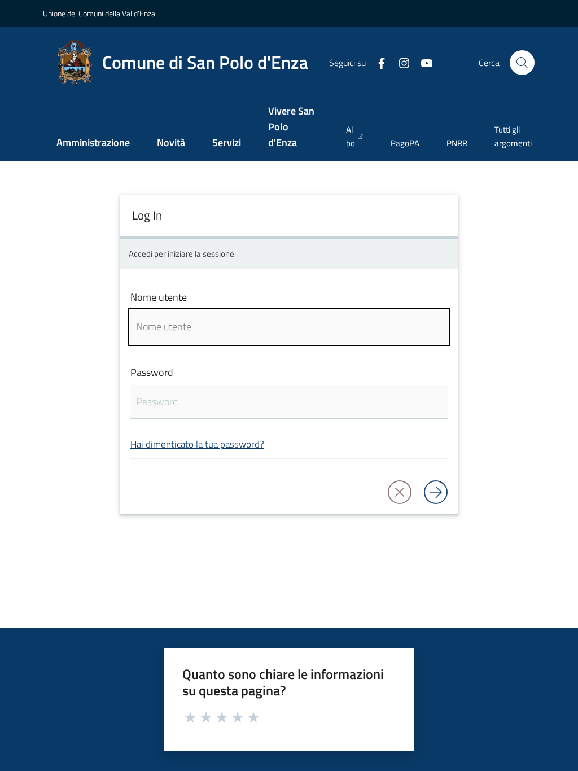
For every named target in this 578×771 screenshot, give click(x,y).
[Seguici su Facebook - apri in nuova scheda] (377, 62)
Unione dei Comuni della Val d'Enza (99, 13)
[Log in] (436, 492)
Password (151, 372)
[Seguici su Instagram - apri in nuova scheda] (399, 62)
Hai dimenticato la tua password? (197, 444)
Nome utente (158, 297)
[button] (522, 62)
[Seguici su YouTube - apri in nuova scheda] (422, 62)
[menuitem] (93, 143)
